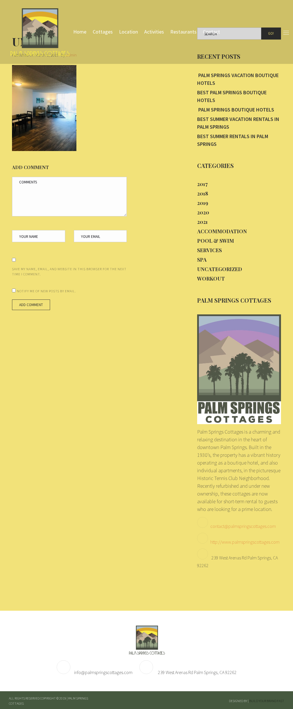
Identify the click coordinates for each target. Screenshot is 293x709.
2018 (202, 193)
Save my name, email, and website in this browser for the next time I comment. (69, 271)
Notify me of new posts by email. (46, 291)
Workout (211, 278)
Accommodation (222, 231)
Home (79, 31)
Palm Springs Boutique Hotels (235, 109)
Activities (154, 31)
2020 (203, 212)
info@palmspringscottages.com (103, 672)
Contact (211, 31)
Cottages (103, 31)
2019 (202, 202)
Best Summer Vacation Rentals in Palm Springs (238, 123)
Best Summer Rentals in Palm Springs (232, 140)
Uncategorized (219, 269)
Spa (202, 259)
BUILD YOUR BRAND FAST (266, 701)
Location (128, 31)
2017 (202, 184)
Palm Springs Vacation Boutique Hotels (238, 79)
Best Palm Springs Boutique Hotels (232, 96)
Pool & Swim (215, 240)
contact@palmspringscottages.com (243, 526)
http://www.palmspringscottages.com (245, 542)
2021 (202, 221)
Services (209, 250)
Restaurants (183, 31)
